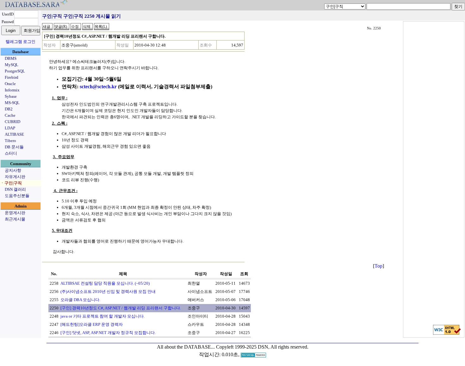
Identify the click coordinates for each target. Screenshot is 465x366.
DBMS (10, 58)
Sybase (11, 96)
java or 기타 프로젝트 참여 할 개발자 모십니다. (102, 316)
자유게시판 (15, 176)
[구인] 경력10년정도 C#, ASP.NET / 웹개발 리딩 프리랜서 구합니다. (120, 308)
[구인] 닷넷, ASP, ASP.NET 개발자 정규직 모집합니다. (108, 332)
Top (378, 266)
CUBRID (12, 121)
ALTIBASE (14, 134)
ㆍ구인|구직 (11, 183)
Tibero (10, 140)
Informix (12, 90)
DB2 (9, 109)
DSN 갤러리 (15, 189)
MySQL (11, 64)
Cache (10, 115)
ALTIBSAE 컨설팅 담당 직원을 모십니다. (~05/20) (105, 283)
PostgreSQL (15, 71)
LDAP (10, 128)
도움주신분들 (17, 195)
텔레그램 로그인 (20, 41)
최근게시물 (15, 219)
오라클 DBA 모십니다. (80, 299)
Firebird (11, 77)
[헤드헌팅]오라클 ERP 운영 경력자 (91, 324)
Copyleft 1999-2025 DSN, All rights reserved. (262, 347)
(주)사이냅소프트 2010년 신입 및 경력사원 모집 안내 (108, 291)
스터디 (11, 153)
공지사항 (13, 170)
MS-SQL (12, 102)
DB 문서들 (14, 147)
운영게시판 (15, 212)
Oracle (10, 83)
